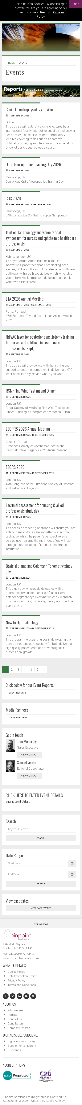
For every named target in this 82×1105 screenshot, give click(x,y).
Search (41, 838)
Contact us (15, 1019)
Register (13, 1014)
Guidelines (14, 1050)
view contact (29, 754)
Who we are (15, 1010)
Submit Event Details (18, 801)
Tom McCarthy (27, 741)
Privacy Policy (16, 980)
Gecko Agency (55, 1101)
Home (11, 63)
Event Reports (17, 692)
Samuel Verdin (26, 762)
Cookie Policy (16, 971)
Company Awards (19, 1028)
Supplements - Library (22, 1045)
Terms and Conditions (22, 985)
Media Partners (18, 717)
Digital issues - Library (21, 1041)
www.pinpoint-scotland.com (21, 958)
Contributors (16, 1023)
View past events (41, 908)
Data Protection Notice (22, 976)
